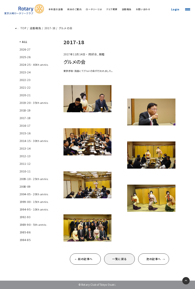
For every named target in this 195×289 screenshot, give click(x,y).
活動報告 (127, 9)
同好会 (92, 54)
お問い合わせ (143, 9)
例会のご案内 (74, 9)
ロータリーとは (94, 9)
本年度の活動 (55, 9)
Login (175, 9)
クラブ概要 (112, 9)
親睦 (102, 54)
